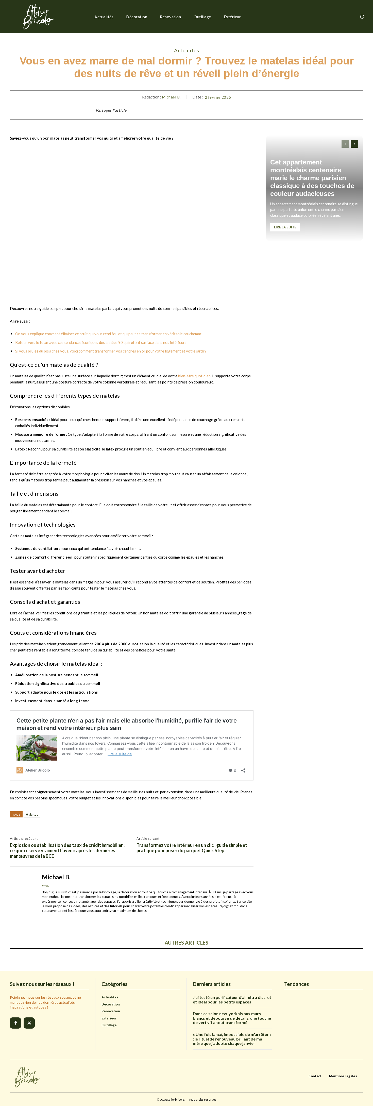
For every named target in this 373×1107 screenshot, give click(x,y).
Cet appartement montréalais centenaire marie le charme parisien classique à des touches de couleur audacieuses (312, 178)
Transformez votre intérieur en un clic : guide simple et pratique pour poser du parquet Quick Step (192, 848)
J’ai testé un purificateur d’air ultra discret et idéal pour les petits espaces (232, 999)
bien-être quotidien (194, 376)
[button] (362, 17)
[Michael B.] (22, 893)
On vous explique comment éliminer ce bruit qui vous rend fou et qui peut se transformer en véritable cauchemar (108, 333)
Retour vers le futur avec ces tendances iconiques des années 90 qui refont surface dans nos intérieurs (101, 342)
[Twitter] (29, 1023)
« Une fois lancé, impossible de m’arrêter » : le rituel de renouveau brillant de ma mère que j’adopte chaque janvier (232, 1039)
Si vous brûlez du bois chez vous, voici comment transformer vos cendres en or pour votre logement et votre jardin (110, 351)
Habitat (32, 814)
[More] (272, 110)
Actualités (186, 50)
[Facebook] (15, 1023)
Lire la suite (285, 227)
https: (45, 885)
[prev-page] (345, 144)
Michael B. (171, 97)
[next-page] (354, 144)
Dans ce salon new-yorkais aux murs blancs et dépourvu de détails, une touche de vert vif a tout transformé (232, 1018)
